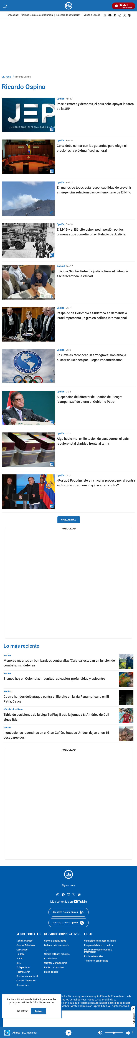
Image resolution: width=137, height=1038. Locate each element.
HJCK (19, 958)
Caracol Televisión (25, 945)
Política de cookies (93, 956)
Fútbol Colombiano (13, 709)
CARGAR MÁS (68, 519)
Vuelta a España (92, 15)
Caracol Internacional (27, 976)
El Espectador (23, 967)
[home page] (68, 5)
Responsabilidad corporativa (98, 945)
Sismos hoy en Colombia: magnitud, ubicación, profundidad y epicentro (54, 678)
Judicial (61, 266)
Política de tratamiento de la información (98, 951)
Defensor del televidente (56, 945)
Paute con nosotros (54, 967)
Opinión (60, 98)
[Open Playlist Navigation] (132, 1032)
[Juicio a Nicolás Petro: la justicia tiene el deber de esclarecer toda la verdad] (28, 282)
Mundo (7, 727)
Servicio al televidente (55, 941)
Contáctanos (50, 958)
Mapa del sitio (51, 972)
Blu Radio (6, 77)
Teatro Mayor (23, 972)
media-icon (68, 1032)
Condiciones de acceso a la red (100, 941)
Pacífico (8, 691)
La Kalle (20, 954)
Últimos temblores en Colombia (37, 15)
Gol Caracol (22, 950)
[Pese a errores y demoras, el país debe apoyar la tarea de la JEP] (28, 115)
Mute (100, 1032)
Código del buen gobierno (57, 954)
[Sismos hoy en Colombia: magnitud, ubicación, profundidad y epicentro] (126, 679)
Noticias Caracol (24, 941)
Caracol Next (22, 985)
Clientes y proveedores (55, 963)
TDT (46, 950)
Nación (7, 655)
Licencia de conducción (68, 15)
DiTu (18, 963)
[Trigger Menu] (5, 6)
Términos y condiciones (96, 961)
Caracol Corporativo (26, 981)
